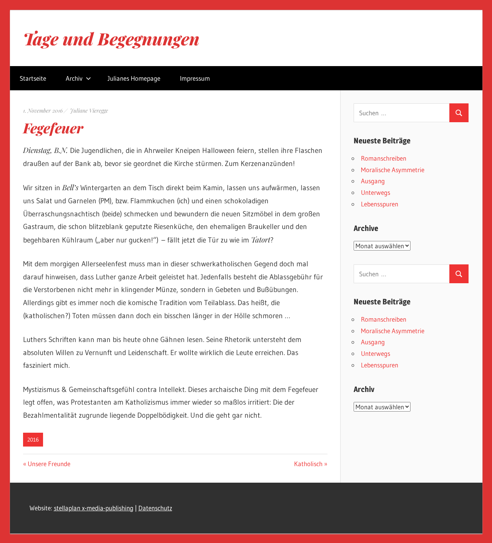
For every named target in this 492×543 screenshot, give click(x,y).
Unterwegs (375, 192)
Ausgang (373, 181)
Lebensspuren (379, 204)
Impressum (195, 78)
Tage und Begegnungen (111, 38)
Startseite (33, 78)
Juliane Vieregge (89, 110)
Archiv (74, 78)
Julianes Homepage (134, 78)
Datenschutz (155, 508)
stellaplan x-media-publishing (93, 508)
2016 (33, 439)
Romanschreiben (383, 158)
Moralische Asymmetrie (392, 170)
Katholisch (308, 464)
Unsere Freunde (48, 464)
